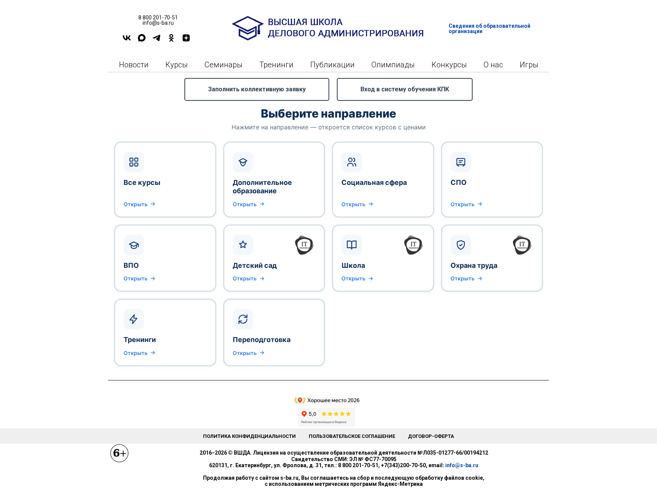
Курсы (176, 64)
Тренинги (276, 64)
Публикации (332, 64)
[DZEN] (186, 40)
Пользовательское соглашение (352, 436)
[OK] (171, 40)
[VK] (127, 40)
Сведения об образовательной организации (489, 28)
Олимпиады (393, 64)
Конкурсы (449, 64)
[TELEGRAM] (156, 40)
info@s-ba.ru (461, 465)
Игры (529, 64)
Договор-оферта (431, 436)
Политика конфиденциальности (249, 436)
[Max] (141, 40)
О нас (493, 64)
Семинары (224, 64)
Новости (134, 64)
